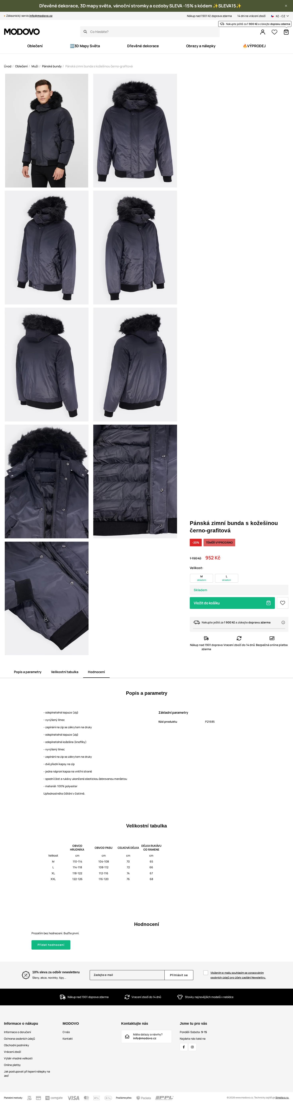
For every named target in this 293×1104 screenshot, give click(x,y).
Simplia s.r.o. (282, 1097)
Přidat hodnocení (50, 945)
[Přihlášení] (262, 32)
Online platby (12, 1065)
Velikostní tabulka (64, 672)
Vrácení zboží (12, 1052)
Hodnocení (96, 672)
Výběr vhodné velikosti (18, 1058)
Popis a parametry (27, 672)
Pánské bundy (52, 66)
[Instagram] (192, 1047)
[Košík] (286, 32)
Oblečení (21, 66)
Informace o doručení (17, 1032)
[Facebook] (184, 1047)
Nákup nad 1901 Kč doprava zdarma (209, 16)
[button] (286, 5)
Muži (34, 66)
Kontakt (68, 1038)
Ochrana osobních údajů (19, 1038)
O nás (66, 1032)
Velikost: (196, 568)
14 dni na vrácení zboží (251, 16)
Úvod (7, 66)
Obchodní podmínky (16, 1045)
